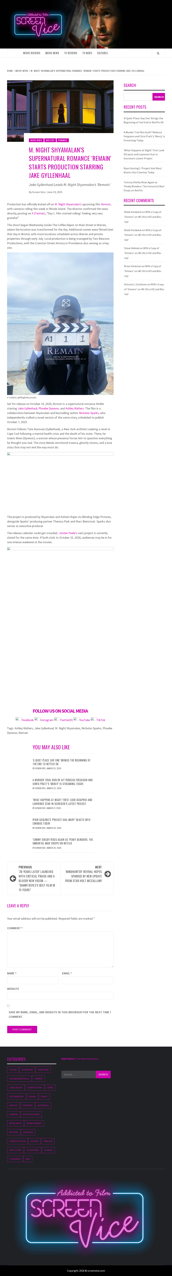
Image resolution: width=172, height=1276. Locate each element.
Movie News (52, 53)
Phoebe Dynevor (48, 408)
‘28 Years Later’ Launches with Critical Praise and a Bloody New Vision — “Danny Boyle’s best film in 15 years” (37, 878)
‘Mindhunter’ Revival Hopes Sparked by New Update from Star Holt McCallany (83, 874)
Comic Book (15, 1087)
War (28, 1158)
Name (11, 973)
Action (13, 1069)
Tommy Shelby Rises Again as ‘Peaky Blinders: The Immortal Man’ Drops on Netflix (63, 841)
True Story (15, 1150)
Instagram (47, 720)
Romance (62, 140)
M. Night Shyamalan (67, 728)
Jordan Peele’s (68, 533)
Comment (15, 928)
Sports (35, 1141)
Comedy (38, 1078)
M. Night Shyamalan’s (68, 204)
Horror (13, 1114)
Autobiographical (19, 1078)
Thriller (48, 1141)
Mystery (50, 140)
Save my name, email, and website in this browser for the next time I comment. (60, 1014)
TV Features (32, 1150)
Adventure (27, 1069)
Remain (106, 204)
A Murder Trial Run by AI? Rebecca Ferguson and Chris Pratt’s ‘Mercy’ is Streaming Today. (63, 782)
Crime (50, 1087)
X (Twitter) (38, 213)
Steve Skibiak (131, 248)
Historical (43, 1105)
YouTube (84, 720)
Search (130, 85)
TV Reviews (70, 53)
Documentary (16, 1096)
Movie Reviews (31, 53)
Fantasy (13, 1105)
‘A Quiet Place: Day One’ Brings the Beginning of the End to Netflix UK (61, 762)
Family (44, 1096)
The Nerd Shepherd (87, 1058)
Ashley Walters (75, 408)
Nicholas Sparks (89, 413)
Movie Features (31, 1114)
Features (102, 53)
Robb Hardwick (132, 212)
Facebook (28, 720)
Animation (43, 1069)
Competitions (34, 1087)
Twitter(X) (66, 720)
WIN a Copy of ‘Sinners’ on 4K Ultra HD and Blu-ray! (143, 216)
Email (67, 973)
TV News (87, 53)
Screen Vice (39, 192)
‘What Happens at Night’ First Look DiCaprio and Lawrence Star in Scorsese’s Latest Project (62, 802)
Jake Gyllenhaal (27, 408)
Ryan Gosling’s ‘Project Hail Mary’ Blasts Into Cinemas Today (61, 821)
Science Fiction (17, 1141)
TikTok (101, 720)
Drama (32, 1096)
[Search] (158, 53)
